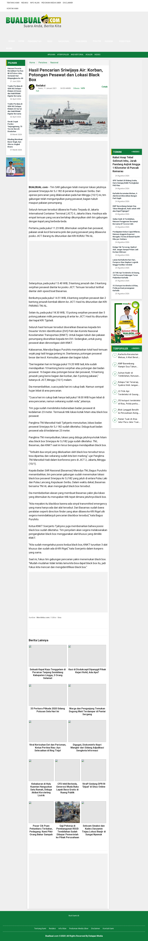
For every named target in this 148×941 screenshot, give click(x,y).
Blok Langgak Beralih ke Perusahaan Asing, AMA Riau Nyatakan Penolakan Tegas (128, 411)
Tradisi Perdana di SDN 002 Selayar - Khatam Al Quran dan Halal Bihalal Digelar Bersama (15, 91)
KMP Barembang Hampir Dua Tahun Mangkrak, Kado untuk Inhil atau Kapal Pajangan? (126, 208)
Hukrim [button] (109, 41)
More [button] (9, 48)
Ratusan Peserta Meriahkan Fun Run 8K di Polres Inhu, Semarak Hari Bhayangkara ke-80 (15, 73)
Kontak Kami (12, 8)
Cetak (104, 86)
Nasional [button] (64, 41)
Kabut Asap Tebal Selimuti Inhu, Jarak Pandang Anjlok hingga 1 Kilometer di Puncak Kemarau (126, 164)
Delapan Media (95, 936)
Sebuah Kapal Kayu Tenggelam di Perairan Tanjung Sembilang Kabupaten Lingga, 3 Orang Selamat (48, 674)
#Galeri (89, 54)
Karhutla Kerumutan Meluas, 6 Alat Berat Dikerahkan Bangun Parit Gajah (125, 195)
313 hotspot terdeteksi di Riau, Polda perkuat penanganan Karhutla (125, 288)
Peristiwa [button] (125, 41)
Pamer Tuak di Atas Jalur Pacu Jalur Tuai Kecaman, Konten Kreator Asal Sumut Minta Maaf (128, 421)
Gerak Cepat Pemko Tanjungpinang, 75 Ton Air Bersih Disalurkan (15, 126)
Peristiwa (43, 62)
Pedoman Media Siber (51, 2)
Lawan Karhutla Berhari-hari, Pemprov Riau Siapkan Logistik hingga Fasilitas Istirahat (125, 262)
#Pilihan (51, 54)
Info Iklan (34, 2)
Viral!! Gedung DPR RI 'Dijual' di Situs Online (93, 785)
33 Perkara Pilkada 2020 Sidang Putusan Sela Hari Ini (47, 710)
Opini (21, 41)
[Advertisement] (68, 161)
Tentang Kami (13, 2)
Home (11, 41)
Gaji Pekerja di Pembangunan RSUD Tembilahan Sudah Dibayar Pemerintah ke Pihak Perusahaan (67, 831)
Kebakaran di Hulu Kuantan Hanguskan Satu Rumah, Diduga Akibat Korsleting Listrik (41, 789)
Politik (97, 41)
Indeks (97, 54)
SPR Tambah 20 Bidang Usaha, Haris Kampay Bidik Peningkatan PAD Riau (126, 183)
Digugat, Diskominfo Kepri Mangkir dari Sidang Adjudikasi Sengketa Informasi (87, 747)
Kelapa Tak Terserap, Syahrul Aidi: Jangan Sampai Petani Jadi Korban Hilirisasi (125, 249)
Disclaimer (68, 2)
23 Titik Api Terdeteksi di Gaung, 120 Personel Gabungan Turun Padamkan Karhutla (126, 275)
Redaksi (24, 2)
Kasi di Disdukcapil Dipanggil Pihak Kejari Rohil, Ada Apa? (87, 671)
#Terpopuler (63, 54)
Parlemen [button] (81, 41)
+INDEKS (135, 151)
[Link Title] (64, 920)
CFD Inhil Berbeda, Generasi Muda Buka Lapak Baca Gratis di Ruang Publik (67, 788)
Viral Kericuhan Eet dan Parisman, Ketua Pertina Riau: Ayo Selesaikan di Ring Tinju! (47, 747)
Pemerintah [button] (34, 41)
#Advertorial (77, 54)
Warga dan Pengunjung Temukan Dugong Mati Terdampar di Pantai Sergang (87, 711)
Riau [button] (49, 41)
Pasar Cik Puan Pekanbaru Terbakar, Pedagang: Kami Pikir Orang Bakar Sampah (41, 830)
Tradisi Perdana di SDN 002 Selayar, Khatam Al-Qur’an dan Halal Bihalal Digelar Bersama (15, 109)
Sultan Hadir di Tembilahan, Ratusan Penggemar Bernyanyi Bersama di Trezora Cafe (125, 221)
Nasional (54, 62)
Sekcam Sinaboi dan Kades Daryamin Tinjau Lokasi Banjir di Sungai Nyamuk (94, 830)
